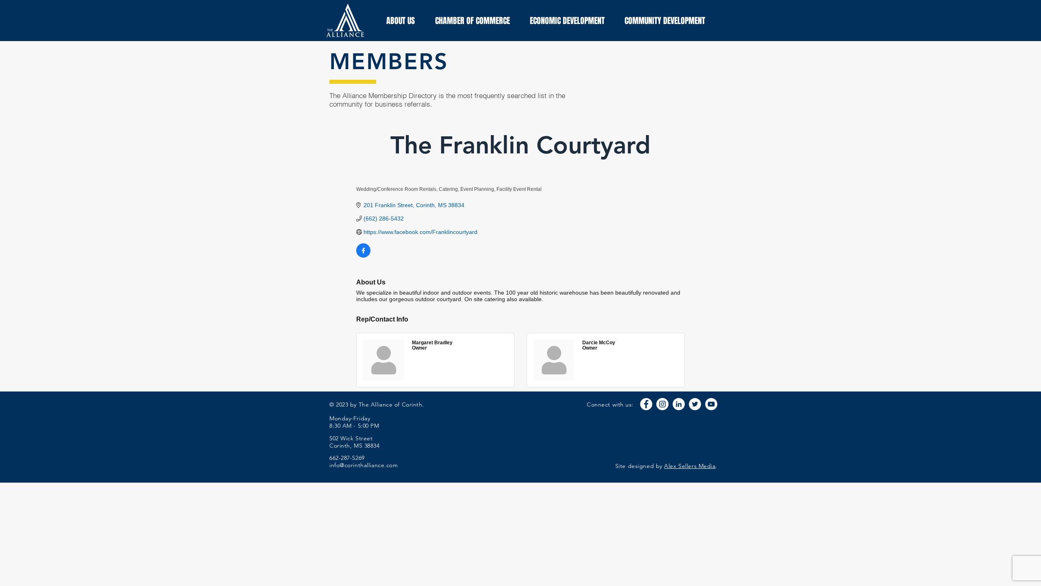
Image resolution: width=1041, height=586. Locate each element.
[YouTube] (711, 404)
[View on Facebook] (363, 255)
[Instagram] (662, 404)
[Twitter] (695, 404)
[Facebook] (646, 404)
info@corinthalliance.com (363, 465)
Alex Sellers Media (689, 466)
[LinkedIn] (679, 404)
